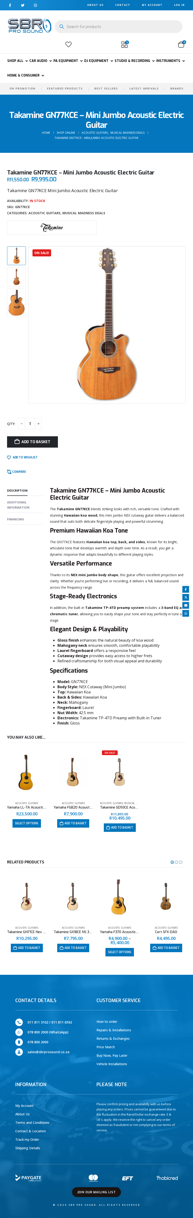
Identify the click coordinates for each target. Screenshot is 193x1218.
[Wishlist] (68, 44)
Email (185, 605)
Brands (177, 88)
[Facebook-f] (10, 5)
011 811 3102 (38, 1022)
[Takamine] (51, 227)
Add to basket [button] (75, 823)
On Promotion (23, 88)
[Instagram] (35, 5)
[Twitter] (22, 5)
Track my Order (27, 1139)
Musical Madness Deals (83, 213)
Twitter (185, 597)
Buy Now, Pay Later (111, 1055)
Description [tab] (17, 490)
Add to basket (35, 441)
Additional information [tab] (18, 505)
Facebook (185, 589)
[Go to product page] (27, 773)
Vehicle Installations (111, 1064)
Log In (179, 5)
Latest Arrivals (144, 88)
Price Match (105, 1047)
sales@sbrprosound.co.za (48, 1052)
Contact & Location (30, 1131)
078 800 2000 (38, 1042)
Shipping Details (27, 1148)
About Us (95, 5)
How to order (106, 1021)
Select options (26, 823)
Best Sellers (106, 88)
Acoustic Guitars (44, 213)
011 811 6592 (61, 1022)
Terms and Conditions (32, 1122)
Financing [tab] (15, 519)
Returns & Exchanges (113, 1038)
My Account (152, 5)
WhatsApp (185, 613)
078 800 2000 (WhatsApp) (48, 1032)
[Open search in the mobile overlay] (118, 26)
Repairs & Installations (113, 1030)
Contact (122, 5)
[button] (12, 44)
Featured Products (65, 88)
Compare (19, 472)
